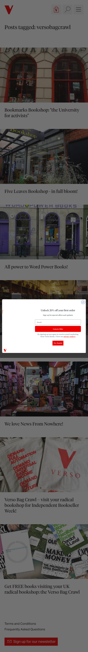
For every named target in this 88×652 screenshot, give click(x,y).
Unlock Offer (58, 329)
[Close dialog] (83, 302)
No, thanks (58, 343)
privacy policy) (70, 336)
